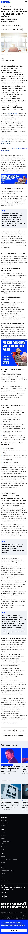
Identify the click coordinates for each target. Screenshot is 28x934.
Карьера (3, 867)
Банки (3, 862)
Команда (4, 820)
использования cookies (8, 923)
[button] (26, 2)
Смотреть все (5, 880)
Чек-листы (4, 846)
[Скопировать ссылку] (21, 29)
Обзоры (3, 844)
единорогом (5, 141)
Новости (3, 832)
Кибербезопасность (7, 870)
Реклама (3, 856)
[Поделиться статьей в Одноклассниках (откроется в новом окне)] (17, 29)
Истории (3, 835)
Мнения (3, 6)
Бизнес (8, 6)
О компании (4, 823)
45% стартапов (5, 143)
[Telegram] (2, 896)
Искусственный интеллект (9, 859)
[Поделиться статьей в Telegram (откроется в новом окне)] (10, 29)
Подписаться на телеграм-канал (13, 735)
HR (2, 876)
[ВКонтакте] (5, 896)
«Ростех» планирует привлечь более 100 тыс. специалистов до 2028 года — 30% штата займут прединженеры (10, 805)
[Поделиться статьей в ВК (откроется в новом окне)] (14, 29)
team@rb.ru (4, 892)
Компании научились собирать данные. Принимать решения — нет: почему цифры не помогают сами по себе (10, 769)
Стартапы (9, 54)
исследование (12, 113)
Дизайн (3, 873)
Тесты (3, 849)
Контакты (4, 825)
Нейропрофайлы (6, 841)
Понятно (14, 930)
